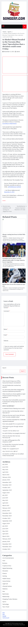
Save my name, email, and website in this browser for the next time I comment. (14, 348)
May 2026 (5, 469)
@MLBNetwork (12, 187)
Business (4, 563)
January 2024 (6, 541)
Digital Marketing (7, 568)
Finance (4, 573)
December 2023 (6, 544)
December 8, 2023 (9, 192)
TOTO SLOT (5, 618)
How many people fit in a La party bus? (13, 424)
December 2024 (6, 513)
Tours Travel (5, 607)
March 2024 (5, 536)
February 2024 (6, 539)
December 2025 (6, 482)
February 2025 (6, 508)
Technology (5, 604)
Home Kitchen (6, 581)
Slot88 (4, 616)
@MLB (19, 187)
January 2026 (6, 480)
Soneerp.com (17, 623)
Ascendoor (10, 625)
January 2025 (6, 511)
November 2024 (7, 516)
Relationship (5, 596)
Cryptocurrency (6, 566)
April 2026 (5, 472)
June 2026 (5, 467)
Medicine (4, 589)
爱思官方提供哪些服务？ (8, 406)
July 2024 (5, 526)
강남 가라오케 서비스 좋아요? (10, 451)
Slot (3, 613)
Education (5, 571)
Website (6, 341)
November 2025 (6, 485)
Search (4, 368)
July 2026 (5, 464)
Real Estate (5, 594)
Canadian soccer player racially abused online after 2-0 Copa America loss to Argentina (13, 260)
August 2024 (6, 523)
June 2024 (5, 528)
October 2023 (6, 549)
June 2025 (5, 498)
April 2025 (5, 503)
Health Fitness (6, 578)
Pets (3, 591)
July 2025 (5, 495)
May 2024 (5, 531)
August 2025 (6, 493)
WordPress (22, 625)
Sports (4, 200)
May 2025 (5, 500)
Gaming (4, 576)
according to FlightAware (9, 123)
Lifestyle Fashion (7, 586)
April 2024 (5, 534)
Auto (3, 560)
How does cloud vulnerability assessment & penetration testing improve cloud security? (13, 401)
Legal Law (5, 584)
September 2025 (7, 490)
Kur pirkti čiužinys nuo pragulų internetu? (13, 433)
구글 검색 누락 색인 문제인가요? (10, 431)
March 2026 (5, 475)
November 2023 (6, 546)
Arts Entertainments (8, 558)
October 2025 (6, 487)
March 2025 (5, 505)
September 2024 (7, 521)
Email (5, 335)
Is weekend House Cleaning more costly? (13, 408)
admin (18, 51)
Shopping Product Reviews (9, 599)
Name (6, 329)
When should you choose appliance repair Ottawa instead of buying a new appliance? (13, 395)
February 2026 (6, 477)
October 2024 (6, 518)
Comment (7, 311)
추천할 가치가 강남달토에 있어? (10, 449)
